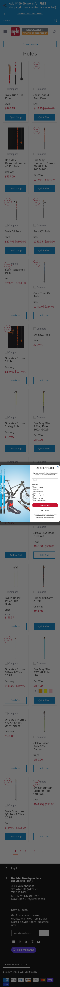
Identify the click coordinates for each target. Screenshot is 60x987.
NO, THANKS (45, 510)
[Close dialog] (58, 467)
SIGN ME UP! (45, 505)
